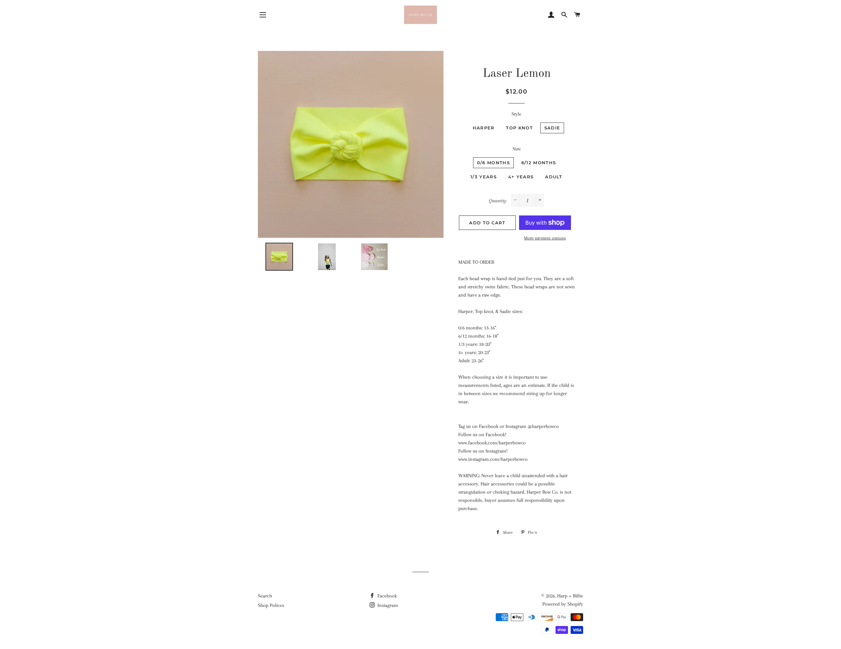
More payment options (545, 237)
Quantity (498, 201)
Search (265, 596)
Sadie (552, 127)
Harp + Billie (570, 596)
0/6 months (493, 162)
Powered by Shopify (562, 604)
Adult (553, 176)
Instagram (387, 605)
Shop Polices (271, 605)
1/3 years (483, 176)
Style (516, 114)
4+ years (521, 176)
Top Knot (519, 127)
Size (516, 149)
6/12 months (538, 162)
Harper (484, 127)
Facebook (386, 596)
